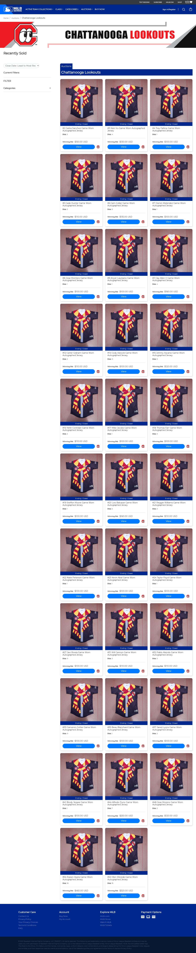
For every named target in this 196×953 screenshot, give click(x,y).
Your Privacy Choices (28, 922)
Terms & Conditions (27, 925)
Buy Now (100, 9)
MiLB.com (170, 2)
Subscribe (158, 2)
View (78, 146)
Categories (71, 9)
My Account (64, 919)
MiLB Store (105, 919)
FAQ (20, 928)
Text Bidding (144, 2)
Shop (180, 2)
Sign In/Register (169, 9)
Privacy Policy (24, 919)
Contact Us (23, 916)
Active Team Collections (39, 9)
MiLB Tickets (106, 925)
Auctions (86, 9)
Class (58, 9)
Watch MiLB (105, 922)
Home (5, 18)
